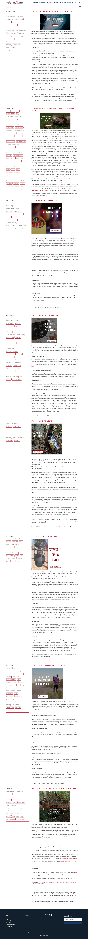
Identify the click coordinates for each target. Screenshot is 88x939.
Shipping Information (10, 924)
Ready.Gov (34, 35)
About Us (8, 915)
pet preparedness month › (19, 38)
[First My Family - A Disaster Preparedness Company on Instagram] (77, 3)
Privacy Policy (9, 920)
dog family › (8, 124)
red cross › (15, 44)
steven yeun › (15, 175)
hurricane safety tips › (10, 158)
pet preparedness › (9, 38)
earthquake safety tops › (10, 133)
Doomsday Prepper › (10, 19)
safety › (19, 44)
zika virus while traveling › (16, 379)
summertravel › (16, 177)
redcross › (8, 169)
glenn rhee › (14, 152)
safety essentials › (9, 362)
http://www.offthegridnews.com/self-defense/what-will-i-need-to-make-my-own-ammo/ (55, 862)
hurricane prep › (21, 33)
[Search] (81, 3)
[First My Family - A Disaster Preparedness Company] (15, 2)
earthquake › (8, 22)
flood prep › (8, 152)
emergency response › (10, 30)
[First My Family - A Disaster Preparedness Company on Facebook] (74, 3)
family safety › (13, 33)
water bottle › (15, 376)
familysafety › (18, 147)
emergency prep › (19, 135)
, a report (36, 50)
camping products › (18, 116)
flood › (18, 685)
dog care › (21, 538)
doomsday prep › (20, 16)
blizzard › (8, 320)
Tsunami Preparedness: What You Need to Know (52, 11)
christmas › (8, 119)
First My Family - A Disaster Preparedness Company (41, 932)
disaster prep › (18, 13)
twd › (23, 373)
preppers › (19, 813)
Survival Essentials (65, 2)
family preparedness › (10, 147)
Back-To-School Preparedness (44, 200)
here (33, 737)
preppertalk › (8, 44)
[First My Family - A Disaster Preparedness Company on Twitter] (72, 3)
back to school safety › (10, 113)
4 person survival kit (47, 71)
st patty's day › (9, 175)
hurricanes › (19, 690)
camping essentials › (10, 116)
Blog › (17, 113)
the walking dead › (22, 180)
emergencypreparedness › (21, 30)
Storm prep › (8, 47)
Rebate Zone (59, 526)
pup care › (8, 561)
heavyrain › (8, 687)
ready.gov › (20, 701)
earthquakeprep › (20, 133)
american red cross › (10, 13)
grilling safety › (9, 155)
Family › (8, 33)
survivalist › (22, 177)
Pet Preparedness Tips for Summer (46, 536)
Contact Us (8, 917)
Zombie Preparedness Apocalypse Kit (40, 190)
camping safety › (18, 326)
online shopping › (20, 36)
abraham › (8, 110)
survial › (17, 816)
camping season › (17, 429)
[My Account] (79, 3)
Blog (26, 917)
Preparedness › (9, 41)
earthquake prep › (16, 22)
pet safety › (8, 434)
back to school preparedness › (19, 205)
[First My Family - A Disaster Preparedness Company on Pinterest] (75, 3)
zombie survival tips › (19, 189)
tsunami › (14, 47)
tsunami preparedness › (10, 50)
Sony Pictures (55, 2)
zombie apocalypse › (10, 189)
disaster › (17, 208)
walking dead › (19, 50)
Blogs (7, 919)
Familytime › (8, 149)
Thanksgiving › (14, 180)
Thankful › (8, 180)
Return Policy (9, 922)
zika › (21, 376)
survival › (22, 816)
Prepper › (15, 41)
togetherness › (9, 368)
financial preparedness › (20, 149)
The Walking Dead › (17, 365)
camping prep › (18, 323)
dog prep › (21, 541)
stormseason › (9, 177)
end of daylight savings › (11, 144)
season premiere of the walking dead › (13, 172)
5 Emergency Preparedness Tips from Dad (49, 666)
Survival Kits (35, 2)
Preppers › (20, 41)
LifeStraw (42, 86)
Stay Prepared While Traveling (45, 315)
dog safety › (14, 124)
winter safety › (9, 52)
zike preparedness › (10, 186)
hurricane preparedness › (11, 36)
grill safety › (20, 152)
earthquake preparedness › (19, 130)
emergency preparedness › (11, 27)
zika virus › (22, 183)
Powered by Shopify (56, 932)
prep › (22, 555)
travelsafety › (18, 373)
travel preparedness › (10, 373)
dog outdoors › (15, 541)
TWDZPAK (48, 254)
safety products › (18, 362)
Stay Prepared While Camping (44, 421)
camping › (17, 320)
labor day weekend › (19, 158)
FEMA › (13, 149)
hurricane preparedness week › (12, 351)
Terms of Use (9, 926)
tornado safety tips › (17, 368)
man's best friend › (9, 552)
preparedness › (13, 813)
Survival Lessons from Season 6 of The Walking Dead (54, 789)
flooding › (22, 685)
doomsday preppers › (19, 19)
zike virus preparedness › (19, 186)
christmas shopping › (15, 119)
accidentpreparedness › (10, 317)
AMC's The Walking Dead (45, 2)
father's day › (8, 685)
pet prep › (16, 552)
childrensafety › (9, 331)
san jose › (17, 169)
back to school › (9, 205)
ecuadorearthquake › (10, 135)
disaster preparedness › (10, 16)
